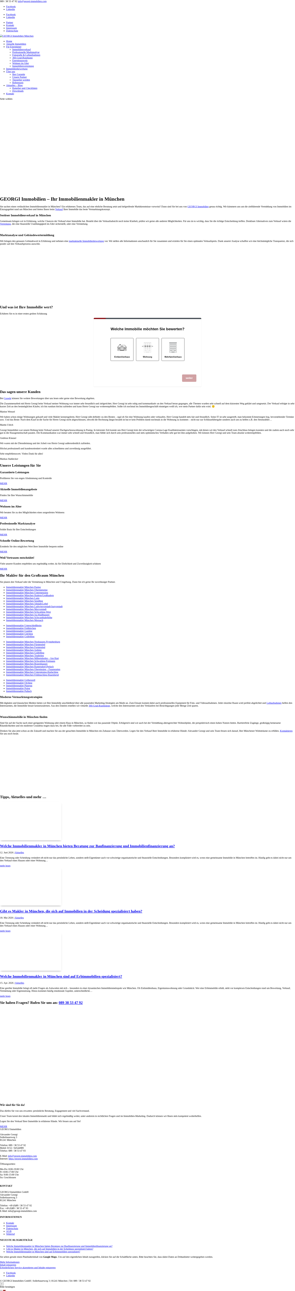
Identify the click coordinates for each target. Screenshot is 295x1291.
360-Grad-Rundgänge (99, 705)
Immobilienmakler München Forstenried (25, 647)
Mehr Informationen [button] (10, 1262)
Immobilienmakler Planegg (19, 685)
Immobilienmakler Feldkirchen (21, 628)
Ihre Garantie (18, 74)
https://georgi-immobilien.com (23, 1158)
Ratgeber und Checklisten (24, 88)
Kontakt (10, 25)
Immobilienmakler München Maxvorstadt (26, 609)
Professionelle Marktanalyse (25, 52)
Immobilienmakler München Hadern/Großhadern (30, 595)
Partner (9, 22)
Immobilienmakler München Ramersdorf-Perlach (30, 666)
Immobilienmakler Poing (18, 688)
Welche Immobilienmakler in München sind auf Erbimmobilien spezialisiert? (61, 976)
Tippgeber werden (21, 80)
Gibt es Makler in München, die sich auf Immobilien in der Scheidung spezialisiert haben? (71, 911)
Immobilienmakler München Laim (22, 598)
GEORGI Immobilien (198, 206)
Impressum (11, 28)
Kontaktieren (286, 731)
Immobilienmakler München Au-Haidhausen (27, 614)
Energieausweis (20, 60)
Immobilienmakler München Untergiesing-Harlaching (32, 672)
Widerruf (10, 1234)
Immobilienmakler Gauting (19, 631)
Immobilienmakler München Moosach (24, 620)
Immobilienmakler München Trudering (25, 655)
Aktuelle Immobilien (16, 44)
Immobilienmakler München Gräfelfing (25, 652)
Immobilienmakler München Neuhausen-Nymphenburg (33, 641)
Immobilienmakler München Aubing (23, 650)
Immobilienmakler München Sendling (24, 601)
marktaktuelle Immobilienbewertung (86, 241)
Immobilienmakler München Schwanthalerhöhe (29, 617)
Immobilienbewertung (17, 68)
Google (7, 398)
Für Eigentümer (13, 46)
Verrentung (5, 224)
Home (9, 41)
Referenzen (17, 82)
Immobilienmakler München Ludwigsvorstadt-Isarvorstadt (34, 606)
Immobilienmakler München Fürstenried (25, 644)
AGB (9, 1231)
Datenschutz (12, 30)
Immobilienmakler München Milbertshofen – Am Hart (32, 658)
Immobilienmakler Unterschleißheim (23, 625)
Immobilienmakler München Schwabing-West (28, 612)
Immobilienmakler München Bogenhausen (26, 664)
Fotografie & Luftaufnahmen (26, 55)
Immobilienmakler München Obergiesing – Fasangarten (33, 669)
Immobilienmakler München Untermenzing (27, 592)
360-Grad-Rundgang (22, 57)
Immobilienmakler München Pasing (23, 587)
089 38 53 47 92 (71, 1003)
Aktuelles (19, 852)
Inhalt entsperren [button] (8, 1265)
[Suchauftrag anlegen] (4, 1290)
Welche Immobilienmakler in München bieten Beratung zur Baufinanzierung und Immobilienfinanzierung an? (87, 846)
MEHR (3, 483)
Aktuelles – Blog (14, 85)
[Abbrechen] (1, 1290)
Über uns (10, 71)
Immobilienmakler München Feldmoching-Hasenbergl (32, 675)
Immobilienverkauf (21, 49)
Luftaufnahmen (274, 703)
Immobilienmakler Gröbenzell (20, 680)
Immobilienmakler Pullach (19, 691)
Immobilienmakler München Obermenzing (26, 590)
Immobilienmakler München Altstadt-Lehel (27, 603)
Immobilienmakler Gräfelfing (20, 636)
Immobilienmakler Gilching (19, 633)
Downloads (18, 91)
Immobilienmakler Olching (19, 683)
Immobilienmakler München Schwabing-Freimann (30, 661)
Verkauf (59, 209)
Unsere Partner (19, 77)
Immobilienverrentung (23, 66)
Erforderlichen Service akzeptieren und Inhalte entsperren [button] (28, 1267)
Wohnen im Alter (20, 63)
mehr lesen (5, 865)
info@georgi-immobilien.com (22, 1156)
